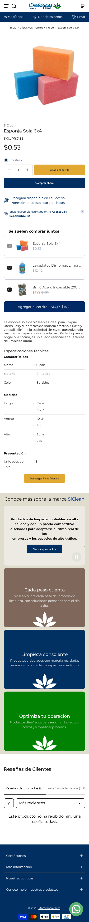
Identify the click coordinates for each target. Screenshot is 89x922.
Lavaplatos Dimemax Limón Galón (57, 265)
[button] (13, 6)
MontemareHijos (49, 908)
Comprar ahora (44, 183)
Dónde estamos (43, 17)
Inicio (12, 27)
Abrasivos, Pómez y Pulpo (37, 27)
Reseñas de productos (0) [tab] (25, 788)
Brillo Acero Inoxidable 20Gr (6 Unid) (57, 287)
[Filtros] (9, 803)
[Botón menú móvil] (6, 6)
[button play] (76, 557)
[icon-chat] (76, 909)
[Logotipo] (44, 6)
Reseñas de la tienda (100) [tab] (67, 788)
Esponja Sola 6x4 (47, 243)
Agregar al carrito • (44, 307)
